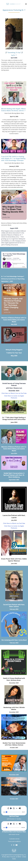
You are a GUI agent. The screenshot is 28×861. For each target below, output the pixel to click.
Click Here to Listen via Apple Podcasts (14, 397)
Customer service (14, 839)
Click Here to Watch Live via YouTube (14, 393)
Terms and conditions (14, 841)
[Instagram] (14, 845)
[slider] (13, 827)
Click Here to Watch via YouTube (14, 523)
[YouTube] (16, 845)
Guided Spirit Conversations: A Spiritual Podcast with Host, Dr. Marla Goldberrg (14, 475)
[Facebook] (12, 845)
